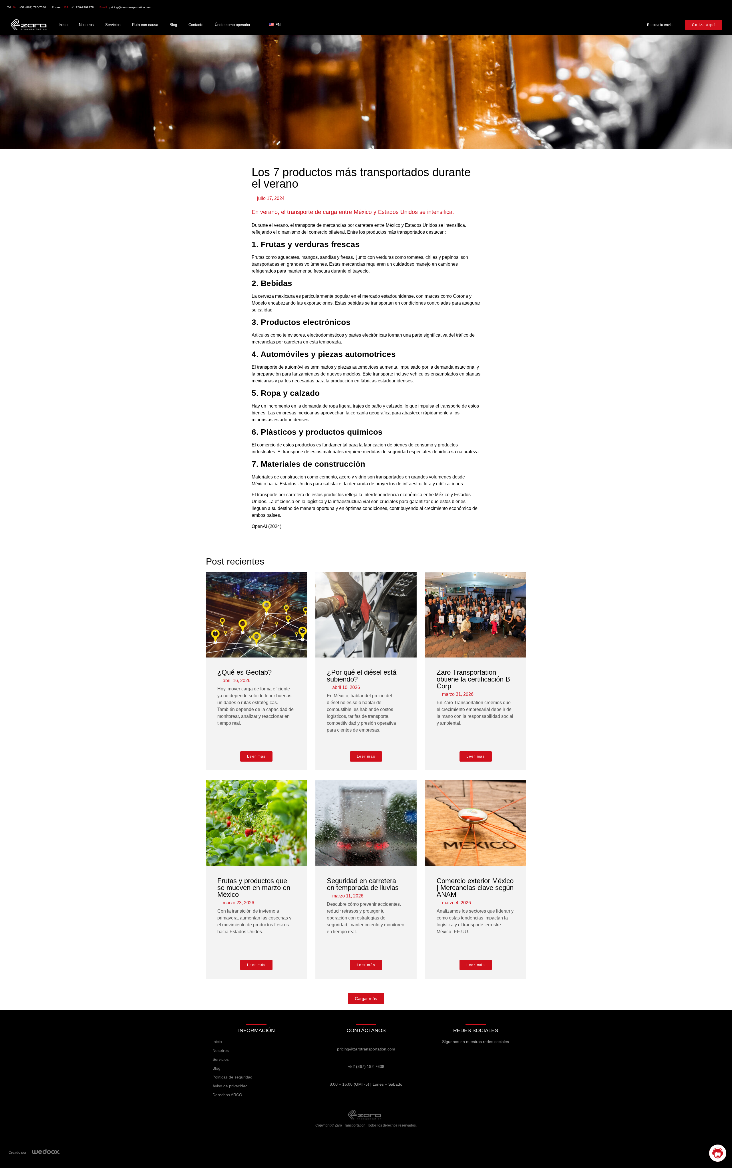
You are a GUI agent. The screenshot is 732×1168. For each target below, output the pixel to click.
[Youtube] (697, 7)
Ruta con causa (145, 25)
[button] (366, 998)
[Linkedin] (717, 7)
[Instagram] (678, 7)
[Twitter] (658, 7)
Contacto (195, 25)
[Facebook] (638, 7)
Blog (173, 25)
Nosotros (86, 25)
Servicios (113, 25)
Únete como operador (232, 25)
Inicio (63, 25)
